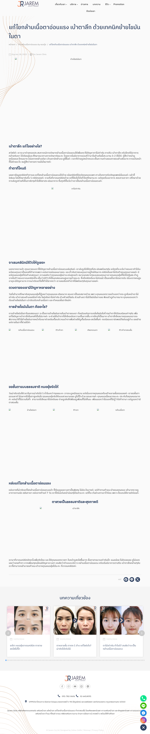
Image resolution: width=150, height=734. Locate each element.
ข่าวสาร (84, 4)
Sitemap (86, 730)
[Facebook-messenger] (88, 686)
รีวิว (107, 4)
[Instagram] (68, 686)
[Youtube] (75, 686)
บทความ (97, 4)
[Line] (81, 686)
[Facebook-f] (62, 686)
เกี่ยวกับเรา (60, 4)
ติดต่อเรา (90, 11)
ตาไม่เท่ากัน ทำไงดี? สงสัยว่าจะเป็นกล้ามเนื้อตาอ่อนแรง (119, 647)
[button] (142, 633)
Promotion (118, 4)
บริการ (73, 4)
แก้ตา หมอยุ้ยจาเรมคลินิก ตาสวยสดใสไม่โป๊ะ (26, 647)
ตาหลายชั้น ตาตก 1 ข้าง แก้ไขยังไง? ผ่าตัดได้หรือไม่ (73, 647)
